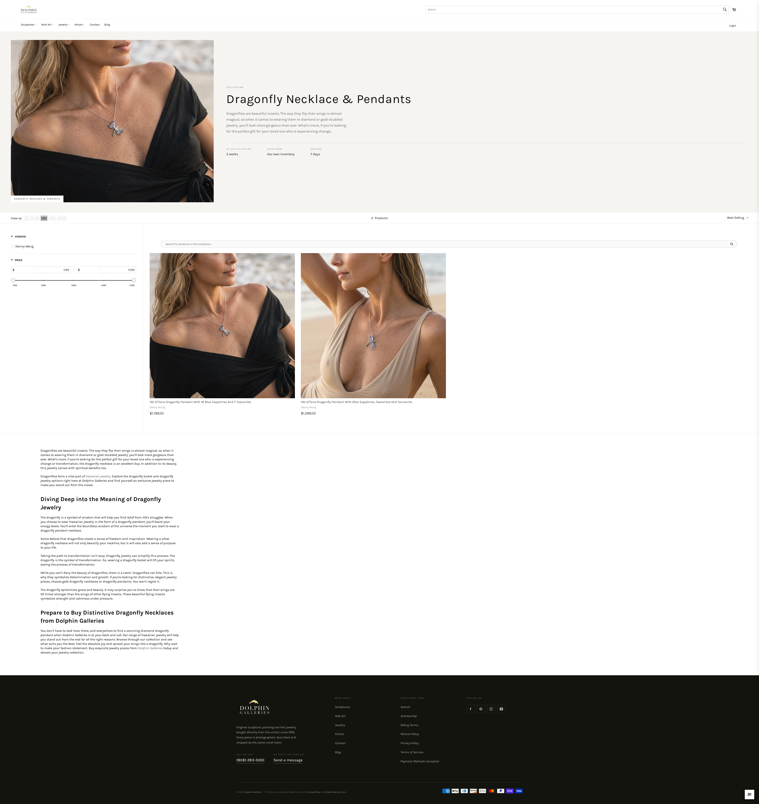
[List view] (26, 218)
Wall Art (46, 24)
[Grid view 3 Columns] (37, 218)
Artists (79, 24)
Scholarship (409, 716)
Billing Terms (409, 725)
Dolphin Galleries (253, 792)
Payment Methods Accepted (420, 761)
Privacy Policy (410, 743)
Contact (95, 24)
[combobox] (577, 9)
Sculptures (28, 24)
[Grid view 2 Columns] (32, 218)
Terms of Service (412, 752)
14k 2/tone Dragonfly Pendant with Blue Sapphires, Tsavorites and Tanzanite (356, 402)
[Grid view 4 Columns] (44, 218)
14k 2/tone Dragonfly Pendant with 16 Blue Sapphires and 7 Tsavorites (200, 402)
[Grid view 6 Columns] (61, 218)
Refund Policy (410, 734)
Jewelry (63, 24)
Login (732, 25)
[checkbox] (74, 246)
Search (405, 707)
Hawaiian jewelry (98, 476)
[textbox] (52, 269)
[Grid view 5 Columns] (52, 218)
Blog (107, 24)
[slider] (13, 280)
